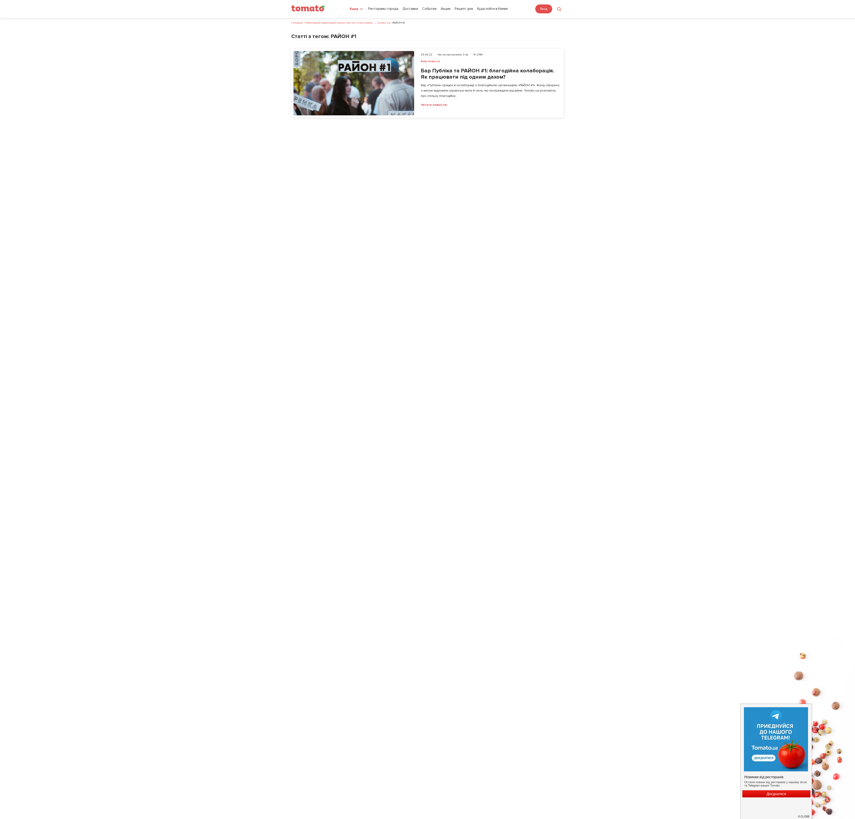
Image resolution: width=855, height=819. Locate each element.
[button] (804, 814)
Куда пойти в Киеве (492, 8)
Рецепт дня (464, 8)
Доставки (410, 8)
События (429, 8)
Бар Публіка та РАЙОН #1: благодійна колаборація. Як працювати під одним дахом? (487, 73)
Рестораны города (383, 8)
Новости (434, 61)
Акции (445, 8)
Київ (424, 61)
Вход (543, 8)
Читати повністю (434, 105)
